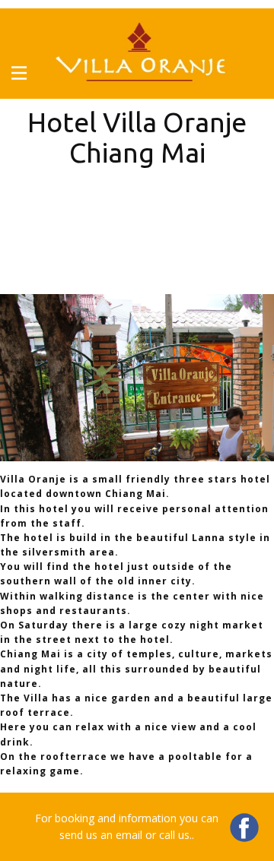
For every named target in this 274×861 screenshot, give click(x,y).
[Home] (137, 53)
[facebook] (244, 827)
